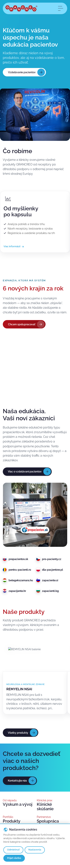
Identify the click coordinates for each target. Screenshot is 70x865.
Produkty (11, 821)
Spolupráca (48, 821)
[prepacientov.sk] (35, 515)
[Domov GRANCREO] (21, 8)
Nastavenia (34, 849)
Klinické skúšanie (45, 806)
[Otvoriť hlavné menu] (60, 8)
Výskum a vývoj (17, 804)
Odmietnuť (13, 849)
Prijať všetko (14, 858)
